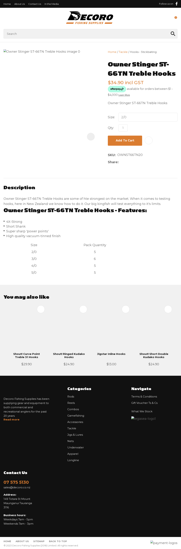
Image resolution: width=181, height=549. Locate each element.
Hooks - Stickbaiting (143, 52)
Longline (73, 460)
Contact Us (34, 3)
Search (173, 34)
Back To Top (58, 541)
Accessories (75, 422)
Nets (70, 441)
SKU (111, 155)
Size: (111, 117)
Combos (73, 409)
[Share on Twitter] (126, 162)
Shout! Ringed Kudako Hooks (69, 355)
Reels (71, 403)
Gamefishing (75, 415)
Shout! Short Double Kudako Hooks (153, 355)
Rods (70, 396)
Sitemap (39, 541)
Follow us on (166, 3)
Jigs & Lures (75, 434)
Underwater (75, 447)
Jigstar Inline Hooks (111, 354)
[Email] (131, 162)
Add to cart (125, 140)
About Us (19, 3)
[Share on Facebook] (121, 162)
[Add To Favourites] (149, 140)
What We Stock (141, 411)
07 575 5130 (16, 482)
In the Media (52, 3)
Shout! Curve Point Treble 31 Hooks (26, 355)
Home (7, 3)
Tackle (123, 52)
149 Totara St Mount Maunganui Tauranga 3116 (18, 501)
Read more (11, 419)
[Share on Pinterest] (137, 162)
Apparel (72, 453)
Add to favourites (41, 309)
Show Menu (6, 18)
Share (113, 162)
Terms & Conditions (144, 396)
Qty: (111, 128)
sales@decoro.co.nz (17, 487)
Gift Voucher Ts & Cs (144, 403)
